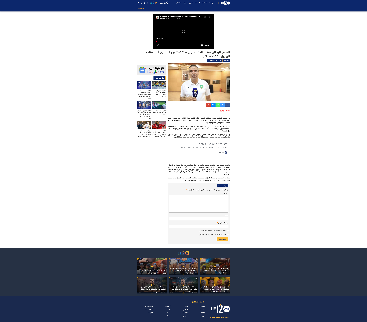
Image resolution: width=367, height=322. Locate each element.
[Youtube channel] (138, 3)
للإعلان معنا (149, 309)
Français (141, 8)
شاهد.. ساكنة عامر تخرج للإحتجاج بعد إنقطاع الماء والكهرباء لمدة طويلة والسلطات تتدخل (144, 94)
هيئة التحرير (149, 306)
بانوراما (168, 316)
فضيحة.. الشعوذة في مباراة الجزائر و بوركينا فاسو (159, 112)
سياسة (211, 3)
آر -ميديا (167, 306)
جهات (168, 312)
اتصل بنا (150, 312)
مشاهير (178, 3)
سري (191, 3)
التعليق (225, 193)
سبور (185, 3)
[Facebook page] (147, 3)
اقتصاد (197, 3)
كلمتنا (186, 312)
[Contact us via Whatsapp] (141, 3)
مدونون (185, 316)
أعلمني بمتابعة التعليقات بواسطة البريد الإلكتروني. (212, 230)
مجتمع (204, 3)
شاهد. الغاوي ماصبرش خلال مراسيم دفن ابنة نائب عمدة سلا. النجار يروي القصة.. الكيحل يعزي (144, 114)
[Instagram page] (144, 3)
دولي (168, 309)
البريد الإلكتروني (222, 223)
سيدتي (185, 309)
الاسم (226, 215)
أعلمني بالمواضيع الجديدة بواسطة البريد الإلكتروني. (212, 234)
